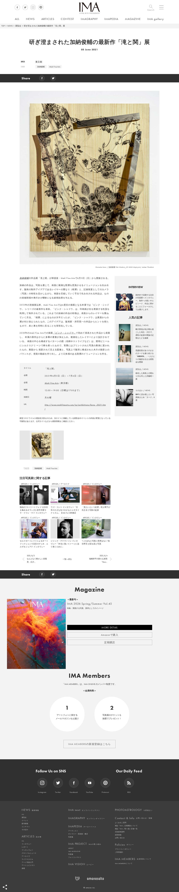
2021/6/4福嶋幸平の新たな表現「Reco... (98, 558)
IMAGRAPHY (86, 818)
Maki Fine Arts (54, 67)
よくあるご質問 (120, 823)
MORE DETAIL (110, 627)
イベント (25, 820)
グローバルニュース (29, 853)
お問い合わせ (120, 838)
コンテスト (26, 827)
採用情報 (118, 835)
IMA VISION (81, 864)
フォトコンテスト (74, 857)
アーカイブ (65, 484)
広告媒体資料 (120, 832)
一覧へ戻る (67, 559)
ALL (23, 814)
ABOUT (70, 848)
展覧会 (18, 26)
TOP (3, 26)
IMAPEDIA (82, 826)
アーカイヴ (26, 856)
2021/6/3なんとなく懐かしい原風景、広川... (37, 558)
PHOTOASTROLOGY (134, 810)
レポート (25, 847)
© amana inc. (89, 887)
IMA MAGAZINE (74, 851)
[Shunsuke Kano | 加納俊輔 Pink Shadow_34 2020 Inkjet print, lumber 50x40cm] (42, 446)
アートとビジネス (28, 865)
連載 (23, 868)
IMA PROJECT (84, 844)
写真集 (70, 837)
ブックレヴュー (27, 850)
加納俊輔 (41, 67)
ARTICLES (24, 484)
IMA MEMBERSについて (123, 863)
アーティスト (73, 831)
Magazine (90, 589)
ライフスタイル (27, 859)
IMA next (84, 810)
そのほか (25, 830)
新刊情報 (25, 824)
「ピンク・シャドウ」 (64, 333)
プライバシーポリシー (123, 849)
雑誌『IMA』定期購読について (126, 826)
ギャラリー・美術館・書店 (78, 834)
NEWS (10, 26)
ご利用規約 (119, 852)
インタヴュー (35, 484)
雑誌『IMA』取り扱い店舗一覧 (126, 829)
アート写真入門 (27, 862)
